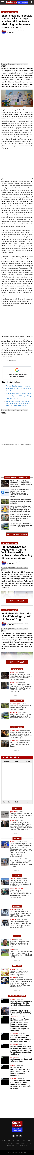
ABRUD (4, 1140)
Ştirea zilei (6, 802)
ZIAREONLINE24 (24, 1145)
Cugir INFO (11, 32)
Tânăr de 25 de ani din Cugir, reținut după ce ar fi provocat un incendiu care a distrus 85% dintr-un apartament (19, 404)
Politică (27, 761)
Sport (27, 802)
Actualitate (6, 761)
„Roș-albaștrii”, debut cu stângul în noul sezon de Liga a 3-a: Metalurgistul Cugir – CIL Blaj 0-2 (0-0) (19, 396)
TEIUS (23, 1143)
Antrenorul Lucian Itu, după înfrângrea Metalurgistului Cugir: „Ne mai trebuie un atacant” (19, 388)
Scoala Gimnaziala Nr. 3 (23, 444)
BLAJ (23, 1140)
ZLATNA (29, 1143)
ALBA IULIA (16, 1140)
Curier (17, 802)
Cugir (23, 443)
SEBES (17, 1143)
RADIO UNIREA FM (12, 1145)
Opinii (17, 761)
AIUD (9, 1140)
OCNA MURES (9, 1143)
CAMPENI (29, 1140)
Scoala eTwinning (8, 444)
